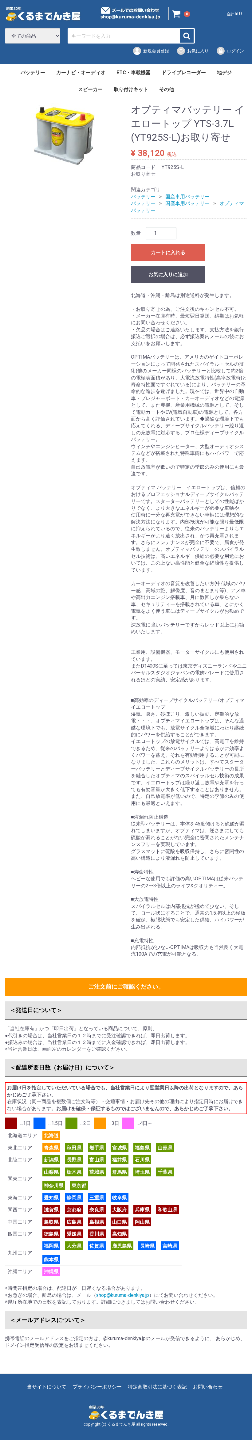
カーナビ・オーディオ (80, 72)
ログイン (235, 50)
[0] (176, 14)
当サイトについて (46, 1387)
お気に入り (198, 50)
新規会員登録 (156, 50)
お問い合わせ (207, 1387)
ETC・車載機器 (133, 72)
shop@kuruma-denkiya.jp (122, 1295)
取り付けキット (131, 89)
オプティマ (231, 204)
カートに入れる (168, 252)
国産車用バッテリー (187, 197)
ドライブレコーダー (184, 72)
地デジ (224, 72)
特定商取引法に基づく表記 (157, 1387)
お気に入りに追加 (168, 274)
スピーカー (90, 89)
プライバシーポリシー (97, 1387)
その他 (166, 89)
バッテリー (33, 72)
